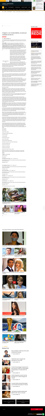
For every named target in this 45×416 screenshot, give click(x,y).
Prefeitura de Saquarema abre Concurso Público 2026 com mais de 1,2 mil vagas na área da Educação (36, 68)
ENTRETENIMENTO (11, 7)
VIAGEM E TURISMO (24, 7)
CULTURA (5, 7)
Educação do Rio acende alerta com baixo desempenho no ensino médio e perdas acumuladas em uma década (36, 54)
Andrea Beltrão (5, 346)
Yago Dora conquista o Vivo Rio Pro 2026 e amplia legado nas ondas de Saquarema (36, 65)
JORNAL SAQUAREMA (7, 3)
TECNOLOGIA (28, 9)
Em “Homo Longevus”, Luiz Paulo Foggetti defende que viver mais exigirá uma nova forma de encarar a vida (36, 62)
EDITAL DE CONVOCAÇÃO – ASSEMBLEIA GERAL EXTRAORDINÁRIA (18, 1)
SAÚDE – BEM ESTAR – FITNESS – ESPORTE (12, 9)
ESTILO (29, 7)
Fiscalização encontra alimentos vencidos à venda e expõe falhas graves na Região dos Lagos (36, 76)
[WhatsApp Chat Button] (43, 414)
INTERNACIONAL (17, 7)
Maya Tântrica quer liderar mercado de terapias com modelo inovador (6, 1)
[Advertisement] (22, 17)
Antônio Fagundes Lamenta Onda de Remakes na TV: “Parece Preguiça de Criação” (19, 377)
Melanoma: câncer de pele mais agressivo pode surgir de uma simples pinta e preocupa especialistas (36, 72)
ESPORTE (3, 9)
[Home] (3, 7)
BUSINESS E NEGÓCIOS (22, 9)
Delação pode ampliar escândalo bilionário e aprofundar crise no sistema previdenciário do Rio (30, 1)
